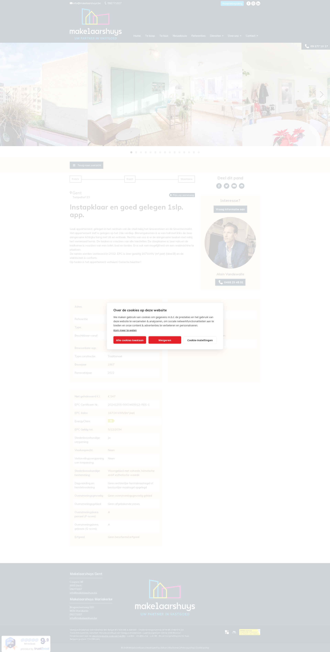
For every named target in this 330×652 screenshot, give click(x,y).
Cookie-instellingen (200, 340)
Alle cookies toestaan (130, 340)
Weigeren (164, 340)
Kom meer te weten (125, 330)
